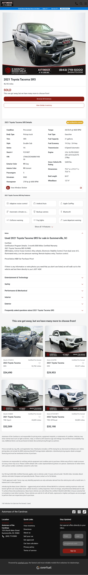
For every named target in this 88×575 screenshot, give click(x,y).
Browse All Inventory (44, 99)
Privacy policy (29, 547)
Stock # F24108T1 (53, 414)
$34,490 (7, 372)
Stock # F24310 (8, 360)
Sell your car (28, 536)
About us (27, 533)
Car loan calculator (31, 543)
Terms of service (30, 550)
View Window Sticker (19, 188)
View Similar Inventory (44, 105)
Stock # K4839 (8, 414)
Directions (28, 529)
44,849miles (36, 420)
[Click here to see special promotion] (44, 8)
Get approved (29, 540)
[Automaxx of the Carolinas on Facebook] (73, 511)
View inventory (29, 526)
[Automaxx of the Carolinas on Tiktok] (83, 511)
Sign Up (73, 551)
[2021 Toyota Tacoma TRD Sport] (22, 395)
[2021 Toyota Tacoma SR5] (66, 341)
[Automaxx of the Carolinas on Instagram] (78, 511)
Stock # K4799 (51, 360)
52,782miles (36, 366)
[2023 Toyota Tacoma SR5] (22, 341)
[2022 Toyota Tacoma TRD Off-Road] (66, 395)
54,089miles (80, 420)
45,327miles (80, 366)
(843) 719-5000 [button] (11, 536)
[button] (76, 3)
